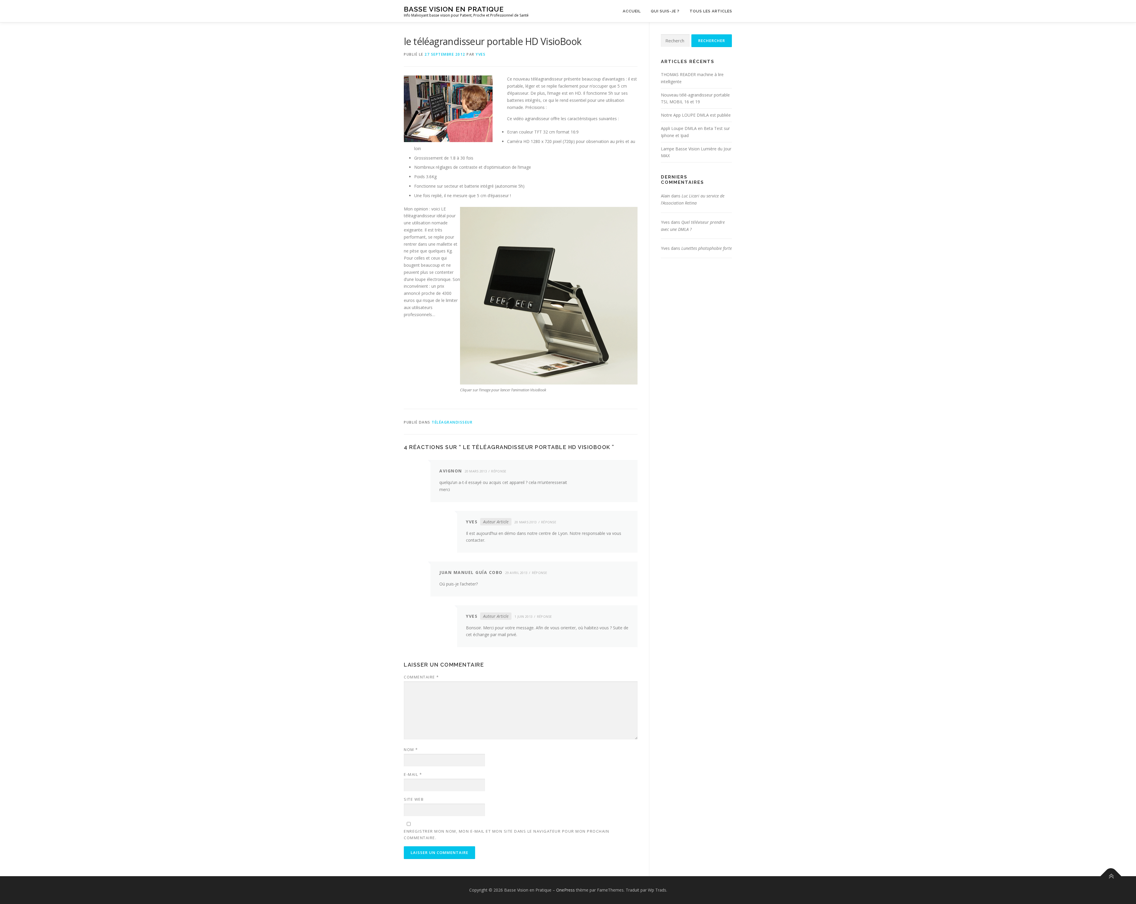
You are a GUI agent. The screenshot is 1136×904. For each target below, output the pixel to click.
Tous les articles (711, 11)
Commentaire (421, 677)
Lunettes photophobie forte (706, 248)
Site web (414, 799)
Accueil (632, 11)
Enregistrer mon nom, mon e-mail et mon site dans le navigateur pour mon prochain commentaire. (506, 834)
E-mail (413, 774)
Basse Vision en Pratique (454, 9)
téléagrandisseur (452, 422)
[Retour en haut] (1111, 876)
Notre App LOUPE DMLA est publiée (696, 115)
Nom (411, 749)
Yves (480, 54)
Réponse (498, 471)
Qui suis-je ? (665, 11)
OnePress (565, 890)
